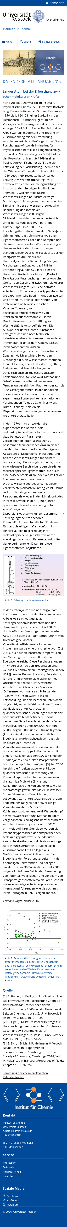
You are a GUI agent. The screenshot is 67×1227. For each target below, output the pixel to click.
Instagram (13, 1204)
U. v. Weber (21, 180)
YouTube (12, 1200)
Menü (9, 41)
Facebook (12, 1196)
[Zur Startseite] (33, 16)
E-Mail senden (14, 1147)
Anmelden (56, 3)
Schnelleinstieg (51, 41)
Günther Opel (12, 227)
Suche (27, 41)
